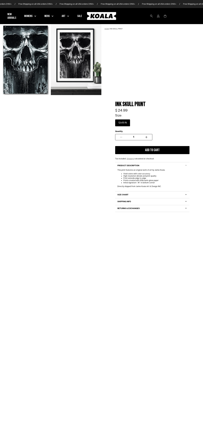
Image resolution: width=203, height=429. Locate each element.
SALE (79, 16)
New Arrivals (11, 16)
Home (106, 29)
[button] (30, 16)
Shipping (130, 159)
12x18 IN (122, 122)
